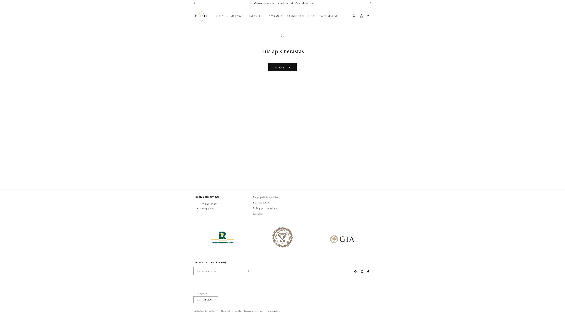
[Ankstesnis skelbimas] (194, 3)
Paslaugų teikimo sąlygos (265, 208)
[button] (221, 16)
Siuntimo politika (261, 202)
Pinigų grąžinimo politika (265, 197)
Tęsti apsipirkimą (282, 66)
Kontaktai (258, 213)
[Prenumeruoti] (248, 271)
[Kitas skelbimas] (371, 3)
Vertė (202, 311)
